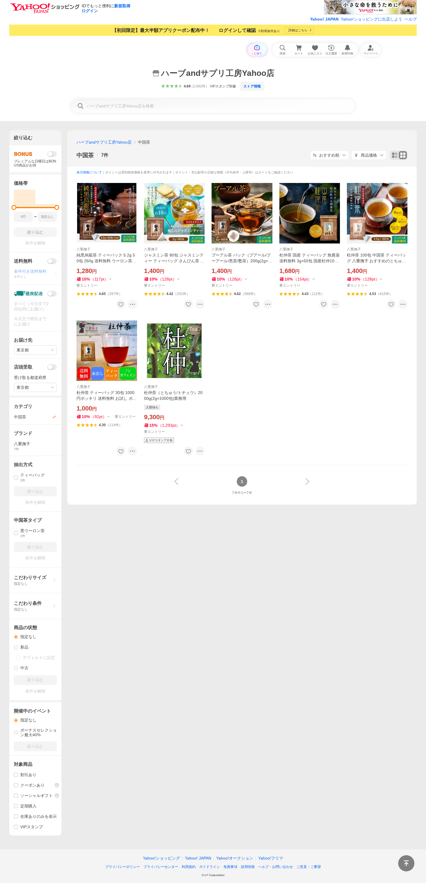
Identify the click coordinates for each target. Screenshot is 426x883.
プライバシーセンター (160, 867)
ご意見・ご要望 (308, 867)
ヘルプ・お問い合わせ (275, 867)
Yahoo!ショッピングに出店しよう (371, 19)
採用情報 (248, 867)
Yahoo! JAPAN (324, 19)
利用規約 (189, 867)
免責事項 (230, 867)
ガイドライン (209, 867)
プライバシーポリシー (122, 867)
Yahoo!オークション (234, 858)
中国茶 (85, 155)
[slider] (14, 207)
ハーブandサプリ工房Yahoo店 (104, 142)
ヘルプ (411, 19)
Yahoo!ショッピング (161, 858)
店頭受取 (23, 366)
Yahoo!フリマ (270, 858)
